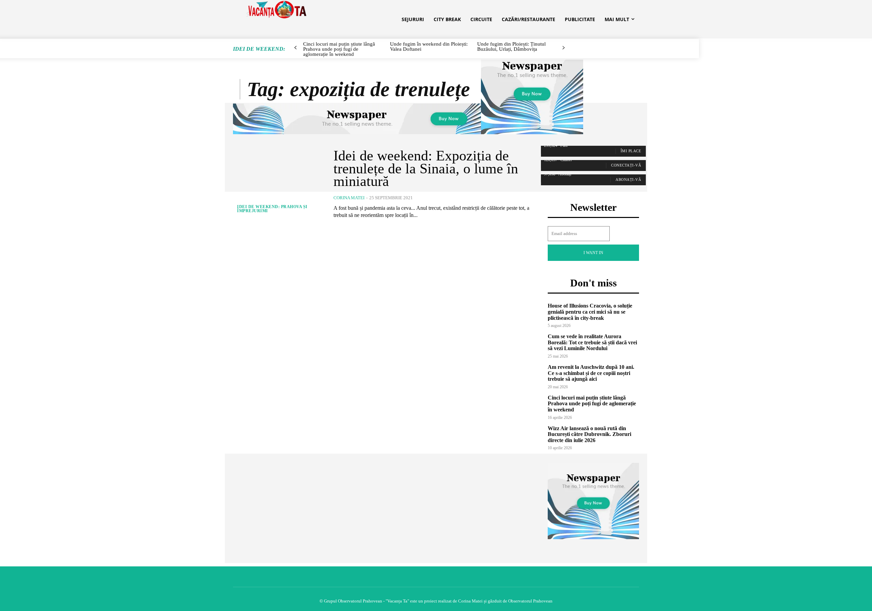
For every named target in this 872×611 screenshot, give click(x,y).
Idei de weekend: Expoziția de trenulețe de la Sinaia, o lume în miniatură (425, 168)
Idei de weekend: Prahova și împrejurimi (272, 208)
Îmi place (631, 151)
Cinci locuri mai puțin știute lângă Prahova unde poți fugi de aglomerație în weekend (592, 403)
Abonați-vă (628, 179)
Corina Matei (348, 197)
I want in (593, 252)
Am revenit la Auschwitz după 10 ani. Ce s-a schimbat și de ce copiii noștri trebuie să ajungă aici (591, 373)
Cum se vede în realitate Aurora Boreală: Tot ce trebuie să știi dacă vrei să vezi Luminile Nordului (592, 342)
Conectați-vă (626, 165)
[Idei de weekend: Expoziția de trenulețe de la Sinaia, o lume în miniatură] (278, 184)
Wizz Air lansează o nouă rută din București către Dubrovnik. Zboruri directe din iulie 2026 (589, 434)
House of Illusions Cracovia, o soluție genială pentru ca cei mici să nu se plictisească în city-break (590, 311)
